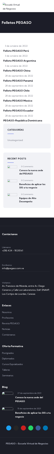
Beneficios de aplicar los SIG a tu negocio (32, 186)
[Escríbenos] (4, 259)
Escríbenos (7, 265)
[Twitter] (8, 427)
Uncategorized (15, 140)
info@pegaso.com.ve (13, 268)
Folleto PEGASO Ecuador (18, 110)
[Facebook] (38, 427)
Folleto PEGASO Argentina (19, 60)
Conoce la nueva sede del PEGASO (31, 172)
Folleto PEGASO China (16, 70)
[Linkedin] (45, 427)
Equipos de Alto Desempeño (27, 200)
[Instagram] (16, 427)
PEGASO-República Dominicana (22, 120)
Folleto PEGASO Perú (16, 50)
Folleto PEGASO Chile (16, 90)
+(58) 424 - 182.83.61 (12, 250)
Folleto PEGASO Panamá (18, 80)
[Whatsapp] (30, 427)
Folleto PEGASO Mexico (17, 100)
